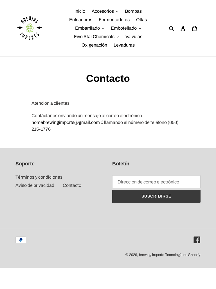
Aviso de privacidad (34, 185)
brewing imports (151, 255)
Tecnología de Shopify (183, 255)
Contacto (72, 185)
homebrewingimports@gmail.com (66, 122)
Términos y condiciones (38, 177)
